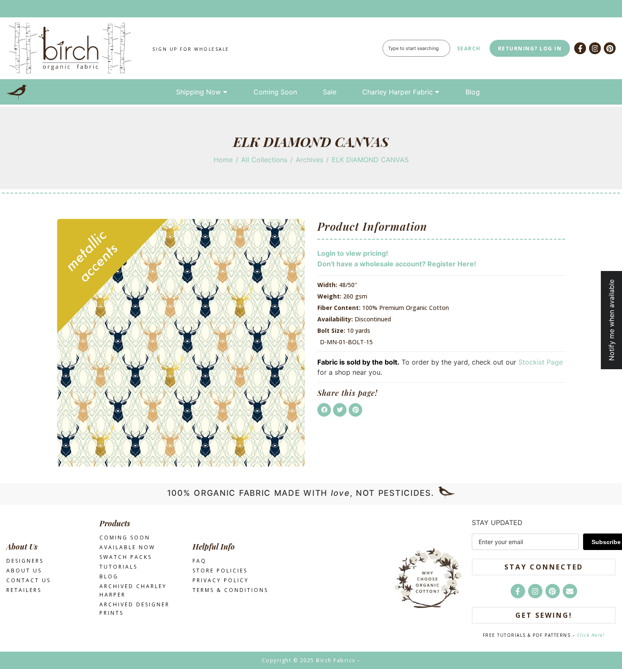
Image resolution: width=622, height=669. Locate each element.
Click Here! (591, 635)
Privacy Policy (221, 580)
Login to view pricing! (352, 253)
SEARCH (469, 48)
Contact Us (28, 580)
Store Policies (220, 570)
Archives (309, 159)
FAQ (199, 560)
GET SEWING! (543, 615)
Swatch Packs (125, 557)
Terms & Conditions (230, 590)
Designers (25, 560)
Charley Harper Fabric (397, 92)
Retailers (23, 590)
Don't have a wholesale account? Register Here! (396, 264)
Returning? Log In (530, 48)
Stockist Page (540, 362)
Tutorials (118, 566)
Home (223, 159)
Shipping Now (198, 92)
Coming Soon (275, 92)
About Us (24, 570)
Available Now (127, 547)
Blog (472, 92)
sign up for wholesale (190, 49)
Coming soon (124, 537)
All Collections (264, 159)
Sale (329, 92)
